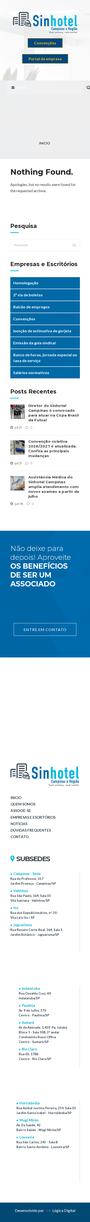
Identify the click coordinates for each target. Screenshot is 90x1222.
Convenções (45, 43)
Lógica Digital (63, 1210)
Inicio (44, 143)
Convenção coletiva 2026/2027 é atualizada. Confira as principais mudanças (52, 448)
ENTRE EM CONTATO (45, 629)
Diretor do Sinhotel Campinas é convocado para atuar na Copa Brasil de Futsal (53, 412)
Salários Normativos (31, 372)
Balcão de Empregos (31, 306)
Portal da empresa (45, 58)
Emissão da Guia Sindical (34, 342)
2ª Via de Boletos (28, 294)
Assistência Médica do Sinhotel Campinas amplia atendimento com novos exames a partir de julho (53, 487)
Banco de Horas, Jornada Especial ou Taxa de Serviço (45, 357)
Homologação (25, 282)
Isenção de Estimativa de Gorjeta (42, 330)
